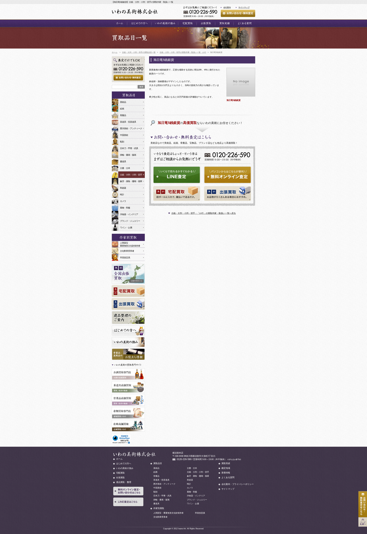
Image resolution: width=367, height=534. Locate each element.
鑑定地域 (225, 468)
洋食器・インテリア (129, 214)
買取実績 (224, 23)
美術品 (123, 102)
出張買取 (206, 23)
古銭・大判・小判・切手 (131, 174)
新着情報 (225, 472)
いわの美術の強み (165, 23)
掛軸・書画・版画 (128, 155)
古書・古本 (125, 168)
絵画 (122, 108)
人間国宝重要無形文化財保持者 (130, 244)
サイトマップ (244, 7)
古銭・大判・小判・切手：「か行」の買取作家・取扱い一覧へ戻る (203, 213)
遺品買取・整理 (123, 482)
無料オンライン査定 (227, 175)
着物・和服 (125, 207)
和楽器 (123, 188)
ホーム (119, 23)
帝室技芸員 (125, 257)
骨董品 (123, 115)
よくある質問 (244, 23)
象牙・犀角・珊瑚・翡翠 (131, 181)
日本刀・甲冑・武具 (129, 148)
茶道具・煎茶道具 (128, 122)
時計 (122, 194)
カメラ (123, 201)
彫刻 (122, 141)
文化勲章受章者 (127, 251)
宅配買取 (187, 23)
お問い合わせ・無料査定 (238, 13)
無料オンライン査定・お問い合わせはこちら (128, 491)
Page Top (362, 522)
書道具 (123, 161)
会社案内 (227, 7)
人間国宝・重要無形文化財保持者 (168, 513)
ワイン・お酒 (126, 227)
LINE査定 (176, 175)
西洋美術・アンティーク (131, 128)
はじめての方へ (139, 23)
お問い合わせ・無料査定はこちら (362, 504)
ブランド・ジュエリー (130, 221)
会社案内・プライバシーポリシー (237, 484)
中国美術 (124, 135)
